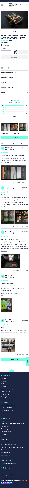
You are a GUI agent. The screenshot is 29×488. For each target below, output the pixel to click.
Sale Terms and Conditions (8, 444)
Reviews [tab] (5, 134)
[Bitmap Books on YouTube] (13, 468)
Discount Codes (5, 437)
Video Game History (7, 389)
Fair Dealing (4, 429)
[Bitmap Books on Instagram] (6, 468)
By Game (3, 381)
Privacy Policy (5, 439)
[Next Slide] (27, 127)
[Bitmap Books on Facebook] (4, 468)
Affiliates (4, 434)
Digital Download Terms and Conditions (12, 423)
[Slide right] (27, 1)
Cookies (3, 450)
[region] (14, 127)
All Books (3, 378)
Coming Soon (5, 397)
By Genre (3, 384)
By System (4, 386)
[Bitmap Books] (13, 5)
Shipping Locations (6, 407)
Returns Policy (5, 426)
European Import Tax (7, 410)
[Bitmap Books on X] (12, 468)
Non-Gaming (5, 394)
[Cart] (27, 5)
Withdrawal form (6, 455)
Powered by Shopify (18, 478)
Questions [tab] (15, 134)
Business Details (5, 452)
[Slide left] (2, 1)
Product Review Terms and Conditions (12, 447)
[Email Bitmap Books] (2, 468)
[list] (14, 20)
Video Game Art (5, 391)
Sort (14, 144)
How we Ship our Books (8, 405)
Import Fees (4, 413)
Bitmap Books (8, 478)
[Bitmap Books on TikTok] (10, 468)
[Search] (20, 5)
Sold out (14, 57)
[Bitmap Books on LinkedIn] (8, 468)
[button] (14, 40)
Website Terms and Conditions (10, 442)
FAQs (2, 421)
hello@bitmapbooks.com (8, 463)
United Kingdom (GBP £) (7, 475)
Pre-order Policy (6, 431)
